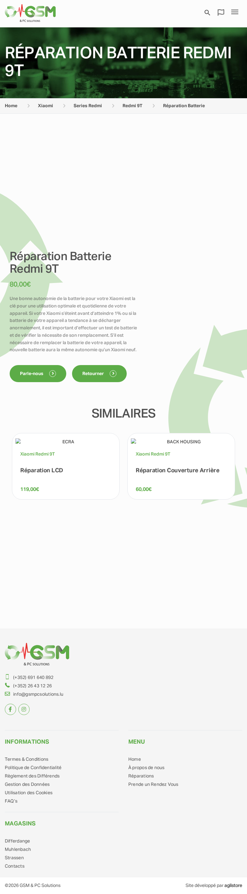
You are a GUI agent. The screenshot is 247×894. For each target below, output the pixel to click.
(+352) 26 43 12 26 (32, 686)
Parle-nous (32, 374)
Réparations (141, 776)
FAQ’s (11, 801)
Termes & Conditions (26, 759)
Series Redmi (88, 106)
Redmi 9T (132, 106)
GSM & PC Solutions (40, 885)
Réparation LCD (41, 471)
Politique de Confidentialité (33, 768)
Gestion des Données (27, 784)
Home (11, 106)
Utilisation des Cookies (28, 793)
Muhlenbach (18, 849)
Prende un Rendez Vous (153, 784)
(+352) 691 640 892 (33, 677)
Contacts (14, 866)
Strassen (14, 858)
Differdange (17, 841)
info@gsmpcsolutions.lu (38, 694)
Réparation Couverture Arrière (178, 471)
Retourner (93, 374)
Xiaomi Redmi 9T (37, 454)
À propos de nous (146, 768)
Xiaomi (45, 106)
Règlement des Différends (32, 776)
